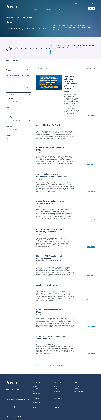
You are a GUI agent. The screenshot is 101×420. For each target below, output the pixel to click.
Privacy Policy (57, 407)
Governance (36, 405)
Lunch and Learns (79, 391)
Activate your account (22, 399)
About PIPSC (61, 9)
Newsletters (57, 391)
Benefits (35, 391)
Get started (11, 394)
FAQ (54, 402)
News (55, 386)
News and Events (14, 17)
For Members (35, 9)
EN (92, 3)
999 (58, 365)
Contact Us (56, 405)
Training (76, 386)
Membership (36, 393)
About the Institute (38, 402)
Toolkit (76, 388)
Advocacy (35, 388)
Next (62, 365)
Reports (35, 407)
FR (94, 3)
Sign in (92, 8)
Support (35, 386)
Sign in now (55, 52)
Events (55, 388)
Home (7, 17)
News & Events (48, 9)
